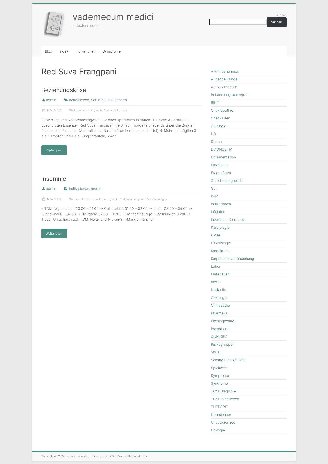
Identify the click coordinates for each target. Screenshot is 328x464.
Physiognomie (222, 321)
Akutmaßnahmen (225, 71)
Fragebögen (221, 172)
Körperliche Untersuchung (232, 258)
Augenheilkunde (224, 79)
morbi (98, 110)
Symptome (112, 51)
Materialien (220, 274)
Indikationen (85, 51)
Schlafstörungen (156, 199)
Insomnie (53, 178)
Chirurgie (218, 126)
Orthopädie (220, 305)
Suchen (281, 15)
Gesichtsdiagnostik (227, 180)
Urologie (218, 430)
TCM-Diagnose (223, 391)
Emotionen (219, 165)
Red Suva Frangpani (116, 110)
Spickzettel (220, 367)
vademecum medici (113, 16)
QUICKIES (219, 336)
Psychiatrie (220, 328)
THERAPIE (219, 406)
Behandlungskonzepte (229, 94)
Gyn (214, 188)
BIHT (215, 102)
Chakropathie (222, 110)
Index (63, 51)
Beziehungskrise (63, 89)
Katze (215, 235)
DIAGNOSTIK (221, 149)
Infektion (218, 211)
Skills (215, 352)
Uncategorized (223, 422)
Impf (214, 196)
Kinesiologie (221, 243)
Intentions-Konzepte (227, 219)
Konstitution (220, 250)
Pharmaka (219, 313)
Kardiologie (220, 227)
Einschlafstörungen (86, 199)
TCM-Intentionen (225, 399)
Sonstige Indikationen (109, 100)
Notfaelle (218, 289)
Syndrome (219, 383)
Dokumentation (223, 157)
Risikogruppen (223, 344)
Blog (48, 51)
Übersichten (221, 414)
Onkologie (219, 297)
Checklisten (220, 118)
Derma (216, 141)
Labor (215, 266)
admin (51, 100)
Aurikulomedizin (224, 87)
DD (213, 133)
